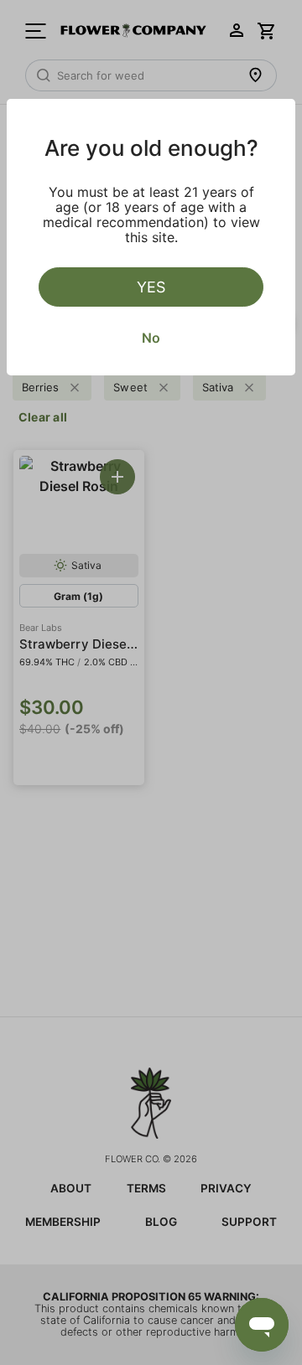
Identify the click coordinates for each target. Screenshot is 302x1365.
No (151, 337)
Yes (151, 287)
